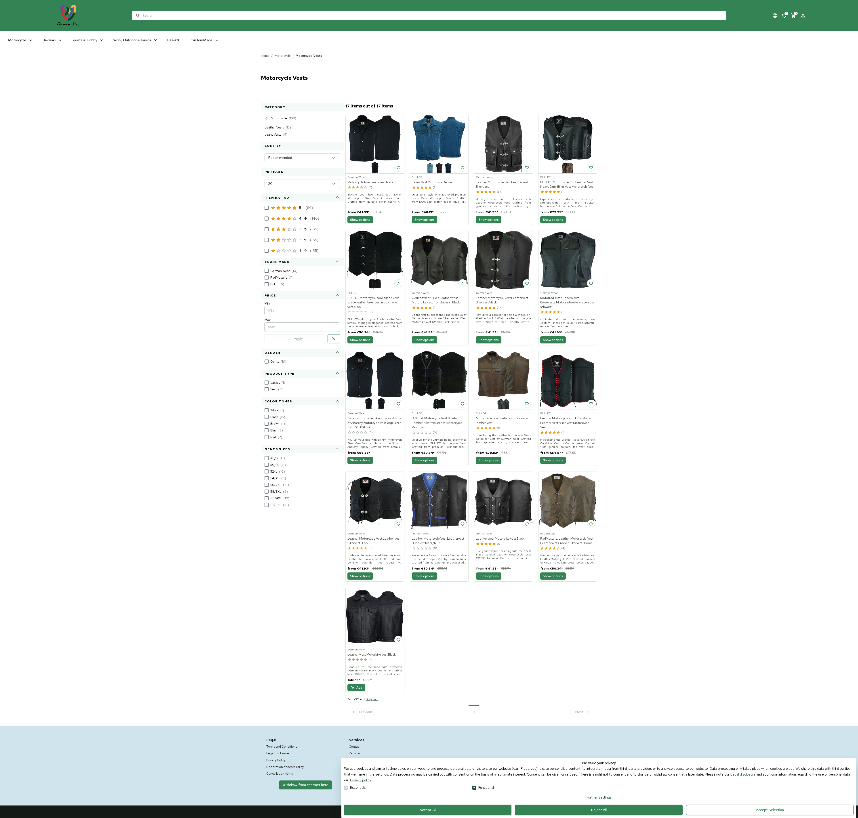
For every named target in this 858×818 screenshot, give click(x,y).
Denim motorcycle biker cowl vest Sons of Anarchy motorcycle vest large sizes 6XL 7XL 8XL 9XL (374, 422)
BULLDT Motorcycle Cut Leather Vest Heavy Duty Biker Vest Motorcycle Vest (567, 184)
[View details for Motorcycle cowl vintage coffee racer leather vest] (503, 380)
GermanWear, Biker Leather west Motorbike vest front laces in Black (436, 300)
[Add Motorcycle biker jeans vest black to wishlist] (398, 168)
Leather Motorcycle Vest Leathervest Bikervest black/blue (438, 540)
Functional (486, 787)
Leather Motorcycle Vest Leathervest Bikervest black (502, 300)
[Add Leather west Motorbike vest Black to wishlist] (527, 524)
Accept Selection (770, 809)
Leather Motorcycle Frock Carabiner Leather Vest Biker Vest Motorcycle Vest (565, 422)
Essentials (358, 787)
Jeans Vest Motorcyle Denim (432, 182)
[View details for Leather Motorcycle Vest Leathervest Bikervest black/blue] (439, 500)
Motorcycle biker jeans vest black (370, 182)
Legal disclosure (742, 774)
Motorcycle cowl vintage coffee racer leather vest (502, 420)
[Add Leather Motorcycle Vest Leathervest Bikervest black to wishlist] (527, 283)
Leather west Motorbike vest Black (500, 538)
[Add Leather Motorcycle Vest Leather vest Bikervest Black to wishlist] (398, 524)
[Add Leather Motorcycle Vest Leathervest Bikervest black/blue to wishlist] (462, 524)
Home (265, 56)
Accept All (428, 809)
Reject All (599, 809)
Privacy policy (360, 780)
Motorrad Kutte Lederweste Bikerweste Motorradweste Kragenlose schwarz (567, 302)
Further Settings (599, 797)
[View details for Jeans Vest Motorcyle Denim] (439, 144)
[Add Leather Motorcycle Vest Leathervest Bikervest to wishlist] (527, 168)
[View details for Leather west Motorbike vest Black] (503, 500)
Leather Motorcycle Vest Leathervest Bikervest (502, 184)
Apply (298, 338)
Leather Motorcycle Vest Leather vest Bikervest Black (373, 540)
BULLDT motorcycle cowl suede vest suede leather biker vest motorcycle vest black (373, 302)
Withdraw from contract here (305, 784)
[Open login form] (803, 15)
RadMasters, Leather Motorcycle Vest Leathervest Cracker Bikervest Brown (566, 540)
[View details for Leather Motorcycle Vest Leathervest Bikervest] (503, 144)
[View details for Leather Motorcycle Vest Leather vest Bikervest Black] (375, 500)
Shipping (372, 699)
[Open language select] (774, 15)
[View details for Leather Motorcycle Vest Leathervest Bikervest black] (503, 260)
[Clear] (334, 338)
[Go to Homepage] (68, 15)
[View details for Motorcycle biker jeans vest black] (375, 144)
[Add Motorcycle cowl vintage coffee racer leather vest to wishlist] (527, 404)
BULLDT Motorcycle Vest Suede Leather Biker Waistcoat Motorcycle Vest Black (437, 422)
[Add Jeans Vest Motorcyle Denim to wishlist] (462, 168)
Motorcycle (283, 56)
